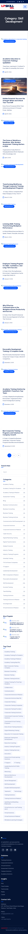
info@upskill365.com (7, 913)
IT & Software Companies (10, 562)
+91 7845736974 (10, 1)
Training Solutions (8, 595)
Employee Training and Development (11, 738)
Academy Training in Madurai (11, 492)
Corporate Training (10, 702)
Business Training (8, 513)
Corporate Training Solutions (13, 712)
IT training (17, 762)
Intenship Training (8, 558)
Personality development (10, 579)
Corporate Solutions (10, 41)
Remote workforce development (10, 776)
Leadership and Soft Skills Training (12, 767)
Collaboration (9, 687)
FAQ (2, 883)
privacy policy (23, 930)
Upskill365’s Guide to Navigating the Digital (16, 630)
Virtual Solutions (9, 812)
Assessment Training (10, 81)
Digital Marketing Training (10, 538)
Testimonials (4, 889)
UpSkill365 (4, 928)
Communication (9, 691)
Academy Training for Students (12, 488)
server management (10, 780)
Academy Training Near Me (12, 662)
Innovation (8, 753)
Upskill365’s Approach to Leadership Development (17, 623)
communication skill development (13, 521)
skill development (10, 784)
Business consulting (9, 509)
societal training (8, 587)
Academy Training (9, 122)
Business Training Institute (10, 517)
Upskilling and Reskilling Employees (11, 803)
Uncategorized (7, 603)
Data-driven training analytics (13, 727)
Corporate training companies (13, 705)
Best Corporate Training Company (11, 667)
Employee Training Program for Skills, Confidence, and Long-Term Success (13, 266)
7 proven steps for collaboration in (15, 637)
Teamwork (8, 791)
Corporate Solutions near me (13, 698)
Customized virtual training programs (12, 722)
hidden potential (8, 546)
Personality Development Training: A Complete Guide (13, 350)
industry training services (12, 750)
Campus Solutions (6, 871)
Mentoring (8, 771)
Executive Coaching (10, 743)
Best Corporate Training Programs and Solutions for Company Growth (13, 433)
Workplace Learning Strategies (13, 820)
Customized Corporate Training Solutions (14, 717)
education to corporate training (14, 734)
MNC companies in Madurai (10, 575)
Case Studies (5, 886)
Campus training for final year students (13, 683)
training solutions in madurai (13, 798)
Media (3, 892)
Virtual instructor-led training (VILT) (13, 808)
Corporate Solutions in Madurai (12, 529)
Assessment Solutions (7, 868)
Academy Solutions (6, 874)
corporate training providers (13, 709)
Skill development (9, 206)
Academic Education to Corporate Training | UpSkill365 (11, 61)
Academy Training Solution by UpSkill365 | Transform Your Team (14, 391)
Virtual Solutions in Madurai (10, 607)
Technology (17, 791)
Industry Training (8, 550)
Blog (4, 500)
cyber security (7, 533)
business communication (11, 288)
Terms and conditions (12, 930)
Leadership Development (11, 331)
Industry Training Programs (10, 554)
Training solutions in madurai (11, 599)
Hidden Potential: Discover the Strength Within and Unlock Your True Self (14, 101)
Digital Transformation (9, 542)
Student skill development (12, 787)
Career (3, 894)
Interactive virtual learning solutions (12, 758)
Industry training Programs (12, 746)
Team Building (7, 591)
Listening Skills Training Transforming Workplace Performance (12, 226)
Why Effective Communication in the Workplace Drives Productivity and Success (14, 308)
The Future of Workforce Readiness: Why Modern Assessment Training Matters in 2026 (13, 143)
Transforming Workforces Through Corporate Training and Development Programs (13, 186)
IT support (6, 566)
